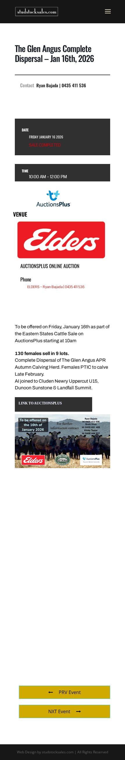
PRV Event (70, 692)
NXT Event (59, 711)
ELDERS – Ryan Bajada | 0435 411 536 (56, 287)
